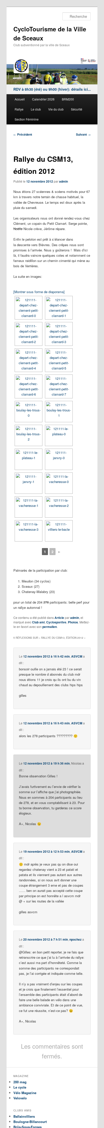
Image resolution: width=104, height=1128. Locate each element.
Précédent (22, 134)
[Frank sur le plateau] (58, 435)
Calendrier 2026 (43, 99)
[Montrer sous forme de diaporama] (39, 291)
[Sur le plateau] (28, 459)
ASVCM (76, 656)
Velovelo (20, 1098)
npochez (75, 939)
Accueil (20, 99)
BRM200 (68, 99)
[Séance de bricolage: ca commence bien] (28, 386)
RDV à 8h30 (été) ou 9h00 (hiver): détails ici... (52, 89)
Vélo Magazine (24, 1092)
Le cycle (19, 1087)
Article (59, 617)
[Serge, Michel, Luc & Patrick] (58, 334)
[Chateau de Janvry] (28, 483)
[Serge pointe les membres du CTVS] (28, 360)
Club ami (38, 622)
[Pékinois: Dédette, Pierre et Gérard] (28, 530)
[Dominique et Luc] (58, 411)
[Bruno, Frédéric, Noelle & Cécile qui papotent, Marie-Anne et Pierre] (58, 386)
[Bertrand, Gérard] (28, 507)
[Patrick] (58, 507)
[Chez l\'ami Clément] (58, 307)
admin (63, 181)
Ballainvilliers (24, 1116)
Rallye (19, 109)
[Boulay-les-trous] (28, 411)
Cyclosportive (56, 622)
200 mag (20, 1082)
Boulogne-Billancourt (30, 1121)
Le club (36, 109)
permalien (49, 626)
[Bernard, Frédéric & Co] (28, 334)
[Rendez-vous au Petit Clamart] (28, 307)
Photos (73, 622)
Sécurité (76, 109)
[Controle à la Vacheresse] (58, 483)
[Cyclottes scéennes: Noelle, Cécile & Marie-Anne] (58, 360)
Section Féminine (27, 119)
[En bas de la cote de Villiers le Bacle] (58, 530)
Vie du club (56, 109)
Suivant (83, 134)
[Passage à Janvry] (58, 459)
